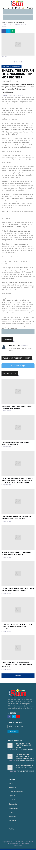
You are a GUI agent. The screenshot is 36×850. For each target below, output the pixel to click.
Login (30, 8)
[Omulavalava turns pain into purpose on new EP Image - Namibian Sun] (18, 391)
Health (11, 825)
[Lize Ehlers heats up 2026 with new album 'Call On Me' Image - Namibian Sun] (18, 501)
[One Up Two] (23, 7)
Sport (10, 783)
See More (18, 675)
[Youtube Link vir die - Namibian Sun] (18, 716)
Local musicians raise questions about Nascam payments (18, 589)
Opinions (12, 795)
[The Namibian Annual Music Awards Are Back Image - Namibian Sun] (18, 427)
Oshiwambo (13, 804)
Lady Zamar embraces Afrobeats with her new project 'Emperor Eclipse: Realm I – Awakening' (17, 480)
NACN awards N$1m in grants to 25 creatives (25, 767)
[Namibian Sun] (21, 693)
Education (12, 816)
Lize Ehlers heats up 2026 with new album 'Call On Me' (16, 517)
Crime (11, 812)
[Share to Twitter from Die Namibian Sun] (8, 31)
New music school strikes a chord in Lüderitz (23, 745)
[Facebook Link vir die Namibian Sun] (9, 716)
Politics (11, 829)
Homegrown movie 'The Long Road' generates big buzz (16, 553)
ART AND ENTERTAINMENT (16, 22)
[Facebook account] (12, 7)
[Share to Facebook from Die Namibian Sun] (4, 31)
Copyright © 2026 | (8, 842)
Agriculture (12, 787)
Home (4, 22)
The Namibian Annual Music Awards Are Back (16, 443)
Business (12, 800)
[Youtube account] (19, 7)
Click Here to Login (18, 366)
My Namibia (25, 844)
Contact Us (18, 846)
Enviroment (13, 820)
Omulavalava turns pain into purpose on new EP (17, 407)
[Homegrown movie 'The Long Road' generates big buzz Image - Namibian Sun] (18, 537)
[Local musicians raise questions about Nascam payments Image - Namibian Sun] (18, 573)
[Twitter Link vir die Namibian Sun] (14, 716)
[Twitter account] (16, 7)
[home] (18, 3)
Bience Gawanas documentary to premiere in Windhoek (25, 756)
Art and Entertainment (16, 791)
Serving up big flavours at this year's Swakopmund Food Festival (17, 626)
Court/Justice (13, 808)
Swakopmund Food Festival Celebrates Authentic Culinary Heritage (17, 664)
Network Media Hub (21, 842)
